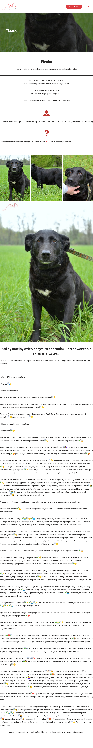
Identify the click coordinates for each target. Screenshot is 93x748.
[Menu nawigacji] (88, 7)
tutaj (48, 141)
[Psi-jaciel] (9, 6)
